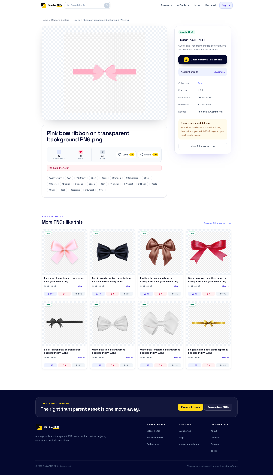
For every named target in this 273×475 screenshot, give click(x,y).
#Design (66, 184)
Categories (185, 431)
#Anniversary (55, 178)
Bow (200, 83)
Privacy (215, 444)
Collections (152, 444)
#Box (104, 178)
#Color (147, 178)
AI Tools (181, 5)
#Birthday (80, 178)
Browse (165, 5)
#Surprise (75, 190)
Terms (214, 450)
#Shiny (52, 190)
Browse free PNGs (218, 407)
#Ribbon (142, 184)
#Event (92, 184)
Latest (197, 5)
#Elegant (79, 184)
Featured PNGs (154, 437)
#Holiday (114, 184)
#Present (128, 184)
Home (45, 20)
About (214, 431)
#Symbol (89, 190)
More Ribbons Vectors (203, 146)
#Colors (53, 184)
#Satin (154, 184)
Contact (215, 437)
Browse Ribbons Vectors (217, 223)
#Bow (93, 178)
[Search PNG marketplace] (106, 5)
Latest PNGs (153, 431)
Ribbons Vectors (60, 20)
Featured (210, 5)
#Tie (101, 190)
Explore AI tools (190, 407)
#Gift (103, 184)
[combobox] (87, 5)
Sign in (226, 5)
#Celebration (132, 178)
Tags (181, 437)
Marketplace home (189, 444)
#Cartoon (116, 178)
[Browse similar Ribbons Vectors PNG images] (82, 234)
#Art (69, 178)
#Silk (63, 190)
